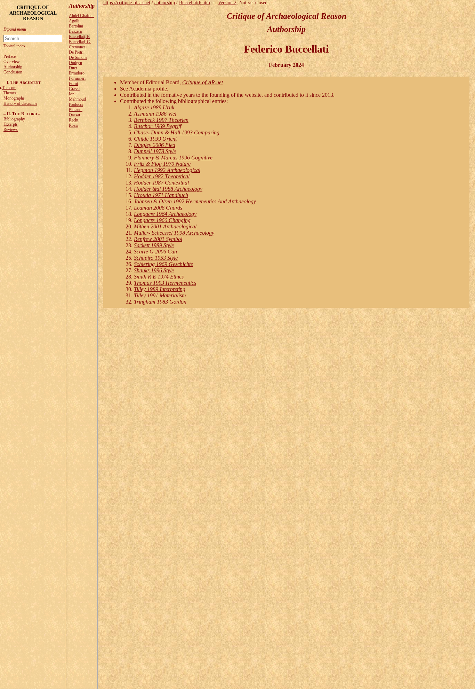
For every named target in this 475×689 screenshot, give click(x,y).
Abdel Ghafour (81, 15)
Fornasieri (77, 78)
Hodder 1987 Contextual (161, 183)
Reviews (10, 129)
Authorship (12, 66)
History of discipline (20, 103)
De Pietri (76, 52)
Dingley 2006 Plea (154, 145)
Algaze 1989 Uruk (154, 107)
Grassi (74, 88)
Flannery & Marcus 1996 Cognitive (173, 157)
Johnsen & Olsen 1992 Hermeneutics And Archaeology (195, 201)
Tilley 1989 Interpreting (159, 289)
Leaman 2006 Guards (158, 208)
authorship (164, 2)
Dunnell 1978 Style (155, 151)
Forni (73, 83)
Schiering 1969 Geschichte (163, 264)
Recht (73, 120)
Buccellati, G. (80, 41)
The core (9, 87)
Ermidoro (76, 73)
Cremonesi (78, 47)
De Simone (78, 57)
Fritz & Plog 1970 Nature (162, 164)
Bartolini (76, 26)
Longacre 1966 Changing (162, 220)
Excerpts (10, 124)
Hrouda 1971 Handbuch (161, 195)
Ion (71, 94)
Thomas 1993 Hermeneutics (165, 283)
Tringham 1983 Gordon (160, 302)
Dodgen (75, 62)
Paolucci (76, 104)
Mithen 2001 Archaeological (165, 226)
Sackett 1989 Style (154, 245)
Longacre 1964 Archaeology (165, 214)
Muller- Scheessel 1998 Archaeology (174, 233)
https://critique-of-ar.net (126, 2)
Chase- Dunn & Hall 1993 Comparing (176, 132)
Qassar (74, 114)
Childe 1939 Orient (155, 139)
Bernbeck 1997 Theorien (161, 120)
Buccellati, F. (79, 36)
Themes (9, 93)
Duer (73, 67)
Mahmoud (77, 99)
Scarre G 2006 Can (155, 252)
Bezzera (75, 31)
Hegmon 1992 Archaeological (167, 170)
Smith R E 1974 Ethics (159, 277)
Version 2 (227, 2)
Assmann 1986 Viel (155, 114)
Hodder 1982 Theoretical (162, 176)
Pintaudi (75, 109)
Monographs (14, 98)
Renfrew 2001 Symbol (158, 239)
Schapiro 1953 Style (156, 258)
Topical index (14, 46)
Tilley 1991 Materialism (160, 295)
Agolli (74, 20)
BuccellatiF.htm (194, 2)
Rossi (73, 125)
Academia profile (148, 89)
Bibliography (14, 119)
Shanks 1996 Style (154, 270)
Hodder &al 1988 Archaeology (168, 189)
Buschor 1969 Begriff (157, 126)
